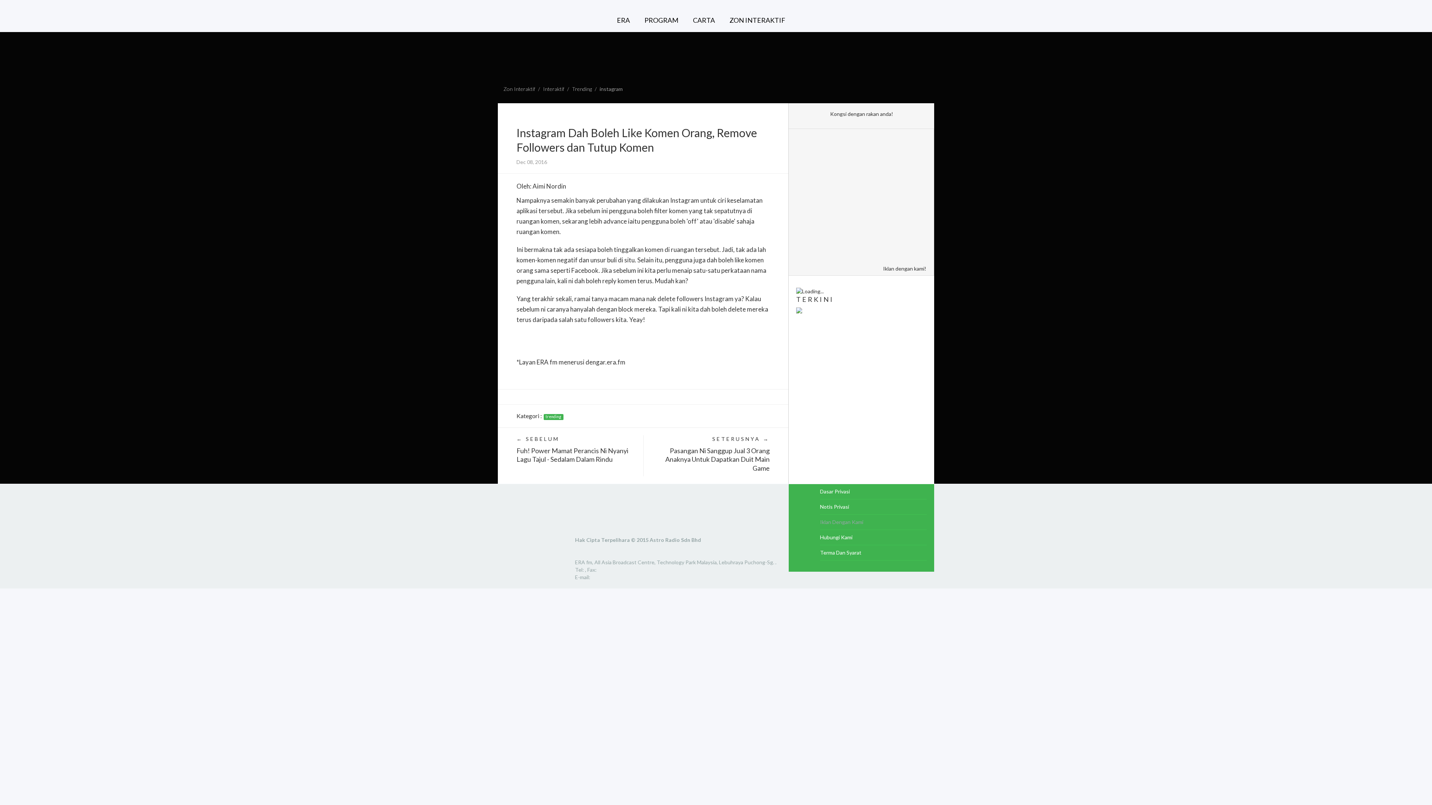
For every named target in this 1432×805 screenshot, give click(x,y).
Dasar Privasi (835, 491)
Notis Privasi (834, 506)
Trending (582, 89)
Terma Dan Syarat (840, 552)
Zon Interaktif (519, 89)
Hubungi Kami (836, 537)
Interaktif (553, 89)
